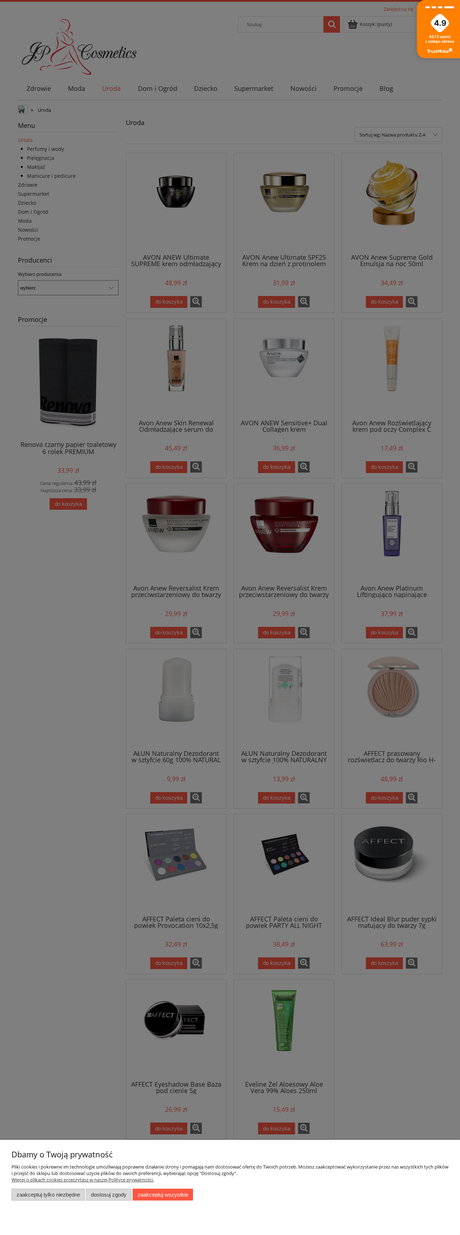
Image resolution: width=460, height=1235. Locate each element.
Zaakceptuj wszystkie (163, 1195)
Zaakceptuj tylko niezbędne (48, 1195)
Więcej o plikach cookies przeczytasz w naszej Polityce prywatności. (83, 1179)
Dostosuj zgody (108, 1195)
